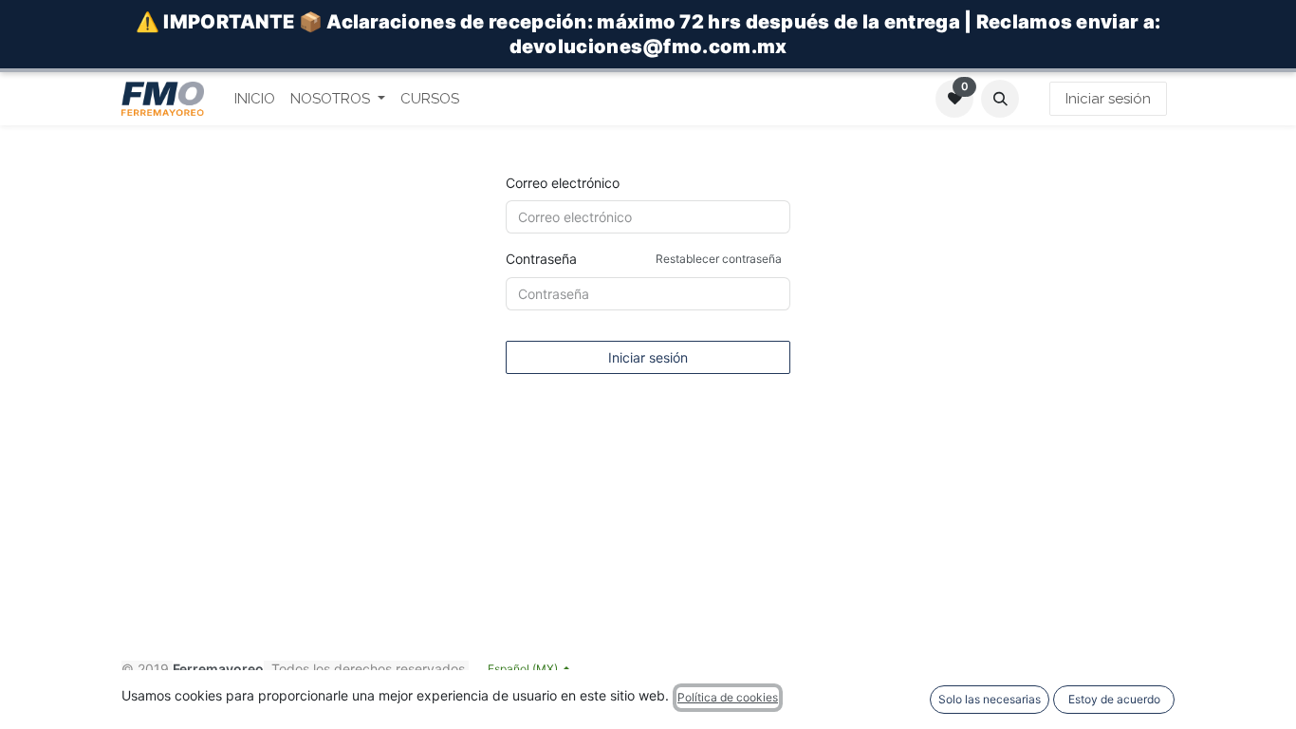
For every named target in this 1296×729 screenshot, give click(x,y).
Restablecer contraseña (719, 259)
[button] (1000, 99)
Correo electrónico (563, 183)
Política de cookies (727, 697)
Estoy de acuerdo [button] (1114, 699)
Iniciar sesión (1108, 98)
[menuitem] (255, 99)
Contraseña (644, 259)
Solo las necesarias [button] (989, 699)
